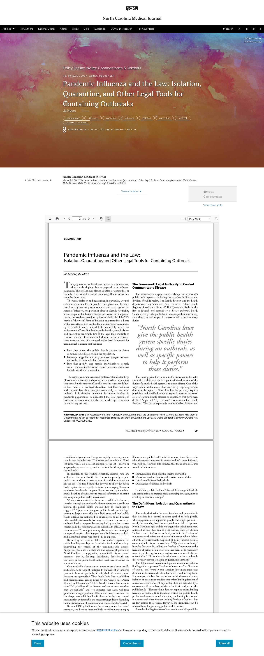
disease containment (77, 122)
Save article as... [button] (131, 191)
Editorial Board (46, 28)
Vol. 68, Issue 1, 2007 (75, 75)
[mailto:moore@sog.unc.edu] (110, 417)
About (63, 28)
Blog (86, 28)
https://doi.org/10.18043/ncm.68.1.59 (113, 129)
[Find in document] (216, 219)
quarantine (164, 118)
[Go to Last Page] (94, 218)
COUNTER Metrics (108, 630)
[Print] (57, 219)
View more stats (212, 205)
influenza (129, 118)
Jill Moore (69, 110)
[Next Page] (89, 218)
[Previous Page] (69, 218)
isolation (146, 118)
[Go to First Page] (64, 218)
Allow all (226, 643)
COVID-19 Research (121, 28)
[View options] (50, 218)
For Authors (26, 28)
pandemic (111, 118)
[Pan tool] (101, 219)
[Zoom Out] (182, 218)
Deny (39, 643)
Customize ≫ (133, 643)
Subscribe (99, 28)
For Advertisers (146, 28)
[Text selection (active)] (108, 219)
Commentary (73, 118)
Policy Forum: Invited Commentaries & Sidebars (102, 68)
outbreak (183, 118)
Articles (7, 28)
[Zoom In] (186, 218)
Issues (75, 28)
